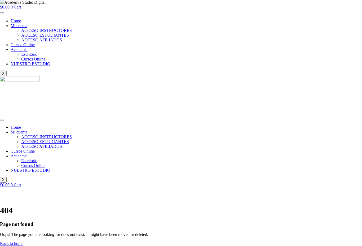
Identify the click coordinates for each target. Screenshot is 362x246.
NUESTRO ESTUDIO (30, 64)
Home (16, 21)
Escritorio (29, 54)
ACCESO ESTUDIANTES (45, 35)
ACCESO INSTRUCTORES (46, 30)
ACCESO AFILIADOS (41, 40)
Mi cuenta (19, 25)
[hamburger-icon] (2, 13)
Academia (19, 49)
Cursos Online (23, 44)
